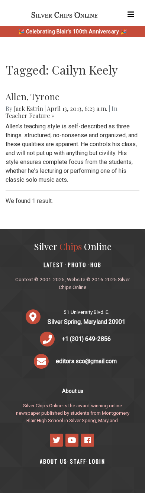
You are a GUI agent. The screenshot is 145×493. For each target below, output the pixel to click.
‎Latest (54, 265)
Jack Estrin (28, 108)
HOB (96, 265)
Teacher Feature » (30, 115)
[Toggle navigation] (131, 14)
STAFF (78, 461)
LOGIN (97, 461)
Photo (77, 265)
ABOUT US (53, 461)
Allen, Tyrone (32, 96)
